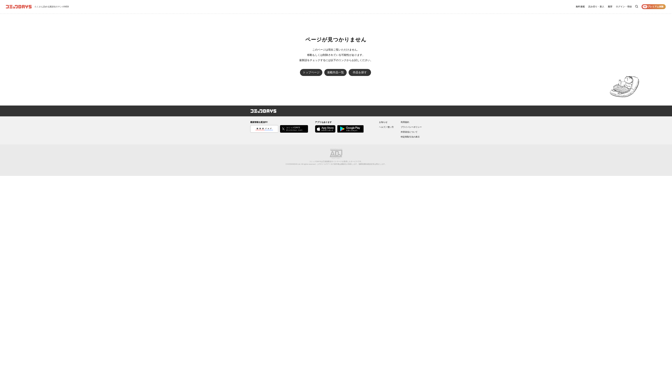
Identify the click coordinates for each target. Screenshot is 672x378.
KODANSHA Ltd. (294, 164)
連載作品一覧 (335, 72)
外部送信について (409, 132)
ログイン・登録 (624, 6)
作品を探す (360, 72)
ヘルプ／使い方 (386, 127)
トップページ (311, 72)
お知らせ (383, 122)
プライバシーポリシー (411, 127)
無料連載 (580, 6)
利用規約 (405, 122)
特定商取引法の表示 (410, 137)
